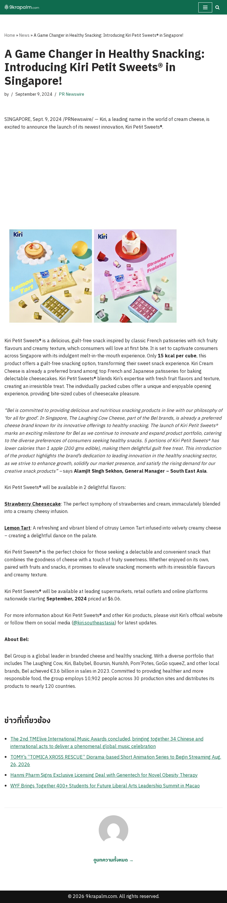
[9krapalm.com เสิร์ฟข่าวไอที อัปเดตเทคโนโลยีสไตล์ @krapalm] (22, 7)
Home (9, 35)
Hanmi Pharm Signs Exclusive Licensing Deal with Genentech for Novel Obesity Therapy (104, 775)
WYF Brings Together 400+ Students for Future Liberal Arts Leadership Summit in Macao (105, 786)
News (24, 35)
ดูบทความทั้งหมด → (113, 860)
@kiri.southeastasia (94, 623)
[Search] (217, 7)
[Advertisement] (113, 181)
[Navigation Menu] (205, 7)
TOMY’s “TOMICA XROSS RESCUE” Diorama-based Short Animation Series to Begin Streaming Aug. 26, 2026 (115, 761)
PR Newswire (71, 94)
